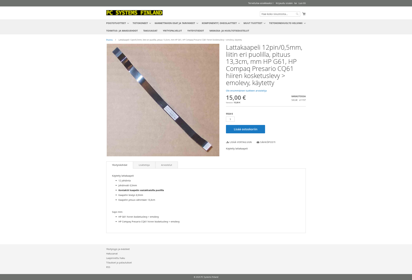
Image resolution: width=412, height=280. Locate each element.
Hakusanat (112, 253)
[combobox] (280, 14)
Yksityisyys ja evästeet (118, 249)
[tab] (119, 165)
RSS (108, 267)
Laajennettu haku (115, 258)
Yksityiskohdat (119, 164)
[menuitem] (116, 23)
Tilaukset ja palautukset (119, 262)
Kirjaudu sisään (284, 3)
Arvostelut (166, 164)
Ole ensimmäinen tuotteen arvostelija (246, 90)
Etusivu (109, 39)
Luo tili (302, 3)
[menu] (206, 26)
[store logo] (134, 12)
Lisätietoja (144, 164)
